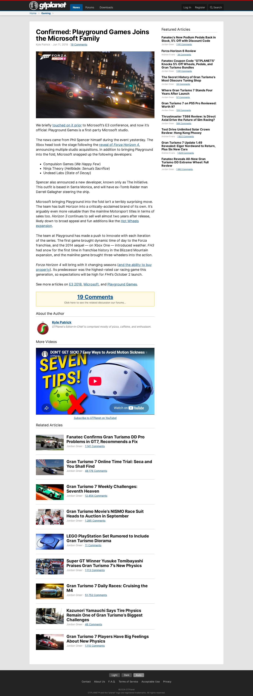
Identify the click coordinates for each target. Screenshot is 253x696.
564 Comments (183, 123)
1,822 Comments (185, 136)
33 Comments (183, 84)
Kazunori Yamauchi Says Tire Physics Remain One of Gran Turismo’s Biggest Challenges (104, 615)
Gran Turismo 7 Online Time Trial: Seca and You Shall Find (109, 464)
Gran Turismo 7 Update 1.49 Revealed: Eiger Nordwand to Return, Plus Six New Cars (188, 146)
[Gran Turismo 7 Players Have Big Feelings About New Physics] (51, 642)
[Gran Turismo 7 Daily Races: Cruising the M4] (51, 592)
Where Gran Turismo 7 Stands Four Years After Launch (187, 91)
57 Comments (183, 97)
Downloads (106, 7)
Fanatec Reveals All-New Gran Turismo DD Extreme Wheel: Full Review (185, 162)
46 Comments (93, 624)
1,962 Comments (184, 169)
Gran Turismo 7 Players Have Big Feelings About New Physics (107, 638)
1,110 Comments (95, 645)
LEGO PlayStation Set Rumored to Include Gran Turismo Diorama (107, 538)
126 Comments (183, 110)
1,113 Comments (95, 570)
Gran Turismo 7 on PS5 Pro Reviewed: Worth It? (189, 104)
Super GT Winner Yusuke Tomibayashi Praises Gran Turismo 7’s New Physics (104, 563)
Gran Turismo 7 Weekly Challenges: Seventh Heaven (101, 489)
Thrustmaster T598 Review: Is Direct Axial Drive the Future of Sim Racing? (189, 118)
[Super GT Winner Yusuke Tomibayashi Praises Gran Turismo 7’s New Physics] (51, 567)
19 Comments (79, 44)
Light (114, 675)
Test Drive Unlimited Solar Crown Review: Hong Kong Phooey (186, 131)
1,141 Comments (95, 446)
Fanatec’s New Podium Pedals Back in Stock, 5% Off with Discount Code (189, 39)
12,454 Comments (96, 495)
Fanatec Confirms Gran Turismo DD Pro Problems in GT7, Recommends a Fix (105, 439)
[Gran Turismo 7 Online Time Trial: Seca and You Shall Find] (51, 467)
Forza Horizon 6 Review (179, 51)
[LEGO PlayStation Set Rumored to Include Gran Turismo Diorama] (51, 542)
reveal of (119, 145)
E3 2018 (75, 284)
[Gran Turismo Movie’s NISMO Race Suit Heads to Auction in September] (51, 517)
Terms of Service (128, 681)
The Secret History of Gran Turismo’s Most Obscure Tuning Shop (188, 78)
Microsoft (91, 284)
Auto (139, 675)
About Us (99, 681)
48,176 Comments (96, 470)
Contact (86, 681)
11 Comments (93, 545)
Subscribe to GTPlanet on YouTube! (95, 417)
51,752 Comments (96, 595)
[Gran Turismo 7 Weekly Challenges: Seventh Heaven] (51, 492)
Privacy (167, 681)
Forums (89, 7)
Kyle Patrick (61, 322)
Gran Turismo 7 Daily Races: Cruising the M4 (107, 588)
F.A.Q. (111, 681)
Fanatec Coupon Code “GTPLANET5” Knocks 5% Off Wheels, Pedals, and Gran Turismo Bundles (188, 64)
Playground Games (122, 284)
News (76, 7)
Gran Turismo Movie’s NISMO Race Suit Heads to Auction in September (105, 513)
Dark (126, 675)
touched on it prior (67, 125)
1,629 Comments (185, 153)
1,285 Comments (95, 520)
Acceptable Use (151, 681)
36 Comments (184, 54)
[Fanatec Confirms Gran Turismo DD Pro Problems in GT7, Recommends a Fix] (51, 443)
